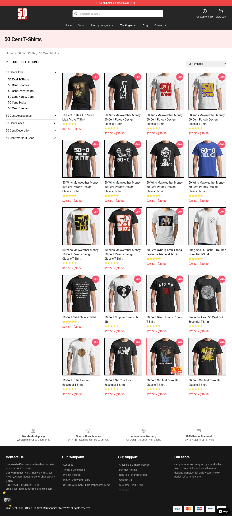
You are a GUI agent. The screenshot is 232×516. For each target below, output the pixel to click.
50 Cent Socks (17, 102)
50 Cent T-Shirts (49, 53)
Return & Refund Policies (133, 474)
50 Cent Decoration (18, 130)
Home (9, 53)
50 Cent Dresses (18, 108)
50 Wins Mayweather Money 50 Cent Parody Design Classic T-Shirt (122, 119)
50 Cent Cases (15, 123)
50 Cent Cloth (26, 53)
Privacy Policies (71, 474)
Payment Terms (128, 469)
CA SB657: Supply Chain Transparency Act (86, 484)
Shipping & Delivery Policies (134, 464)
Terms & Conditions (74, 469)
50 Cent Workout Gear (20, 138)
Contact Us (125, 479)
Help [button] (225, 511)
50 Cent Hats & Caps (21, 96)
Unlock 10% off (7, 500)
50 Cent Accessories (19, 115)
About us (68, 464)
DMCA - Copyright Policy (76, 479)
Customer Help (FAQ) (131, 484)
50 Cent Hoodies (18, 85)
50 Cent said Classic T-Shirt (80, 317)
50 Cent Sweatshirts (21, 91)
